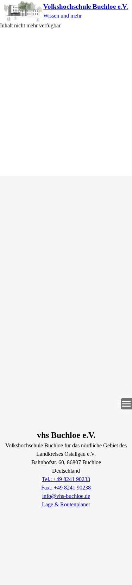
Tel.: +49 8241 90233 (66, 479)
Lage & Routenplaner (66, 504)
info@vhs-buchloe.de (66, 496)
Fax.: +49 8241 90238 (66, 488)
